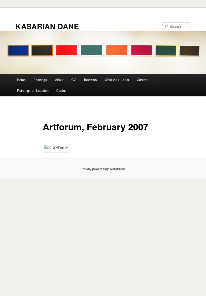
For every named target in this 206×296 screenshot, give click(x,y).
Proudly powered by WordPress (103, 169)
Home (21, 79)
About (59, 79)
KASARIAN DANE (47, 26)
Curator (142, 79)
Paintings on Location (32, 90)
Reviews (90, 79)
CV (73, 79)
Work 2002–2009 (117, 79)
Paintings (40, 79)
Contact (62, 90)
